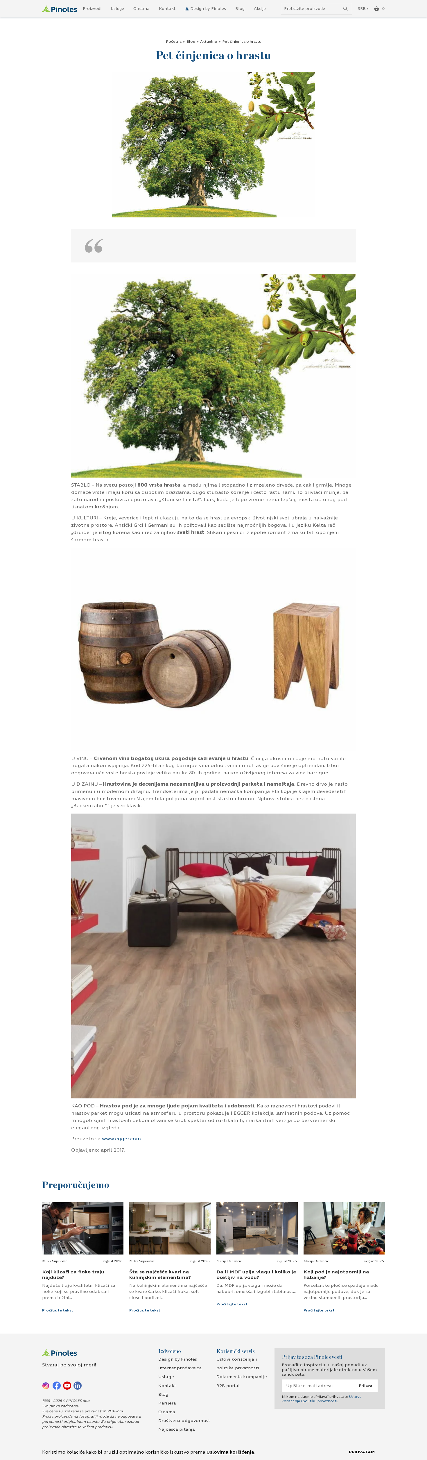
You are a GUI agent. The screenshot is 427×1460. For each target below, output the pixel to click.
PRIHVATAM (362, 1452)
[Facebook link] (57, 1385)
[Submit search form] (345, 9)
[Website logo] (59, 8)
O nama (141, 8)
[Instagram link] (46, 1385)
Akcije (260, 8)
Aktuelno (208, 42)
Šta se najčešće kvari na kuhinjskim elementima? (160, 1274)
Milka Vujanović (54, 1261)
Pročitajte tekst (57, 1310)
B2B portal (228, 1385)
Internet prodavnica (180, 1368)
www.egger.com (121, 1138)
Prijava (365, 1386)
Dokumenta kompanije (241, 1376)
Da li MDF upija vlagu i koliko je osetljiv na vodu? (256, 1274)
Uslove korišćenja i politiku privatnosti (322, 1399)
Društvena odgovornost (184, 1420)
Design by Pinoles (208, 8)
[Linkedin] (77, 1385)
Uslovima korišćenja (230, 1452)
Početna (174, 42)
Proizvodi (92, 8)
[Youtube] (67, 1385)
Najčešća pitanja (176, 1429)
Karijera (167, 1403)
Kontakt (167, 8)
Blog (240, 8)
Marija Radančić (229, 1261)
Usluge (117, 8)
